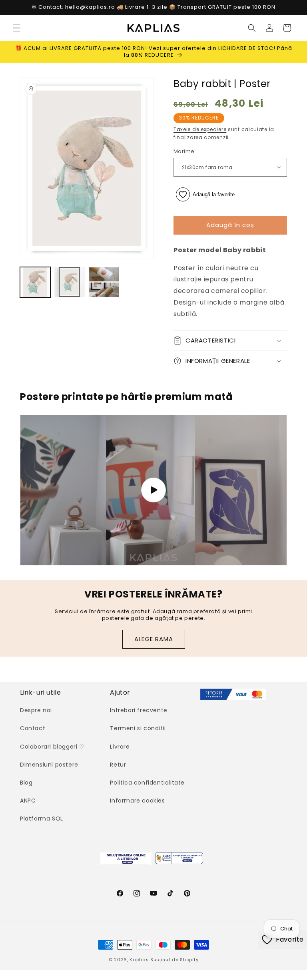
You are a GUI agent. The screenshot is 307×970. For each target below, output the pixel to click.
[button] (17, 28)
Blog (26, 783)
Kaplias (139, 959)
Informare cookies (137, 801)
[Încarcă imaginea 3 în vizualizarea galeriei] (104, 282)
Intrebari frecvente (138, 710)
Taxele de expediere (199, 129)
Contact (32, 728)
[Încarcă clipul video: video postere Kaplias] (153, 490)
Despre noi (36, 710)
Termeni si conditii (137, 728)
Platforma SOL (41, 819)
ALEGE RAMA (153, 639)
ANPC (28, 801)
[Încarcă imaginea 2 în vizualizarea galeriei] (69, 282)
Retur (118, 765)
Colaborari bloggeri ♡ (52, 747)
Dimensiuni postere (49, 765)
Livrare (120, 747)
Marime (183, 151)
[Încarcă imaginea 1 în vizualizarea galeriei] (35, 282)
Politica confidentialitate (147, 783)
